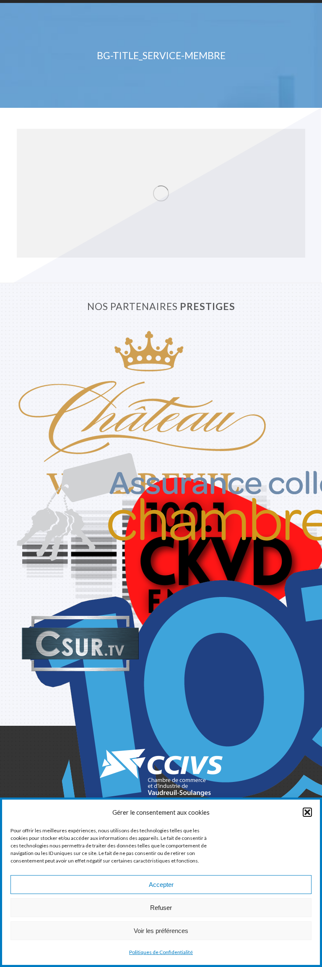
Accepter (161, 884)
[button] (307, 812)
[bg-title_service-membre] (161, 193)
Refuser (161, 907)
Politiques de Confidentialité (161, 952)
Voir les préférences (161, 930)
